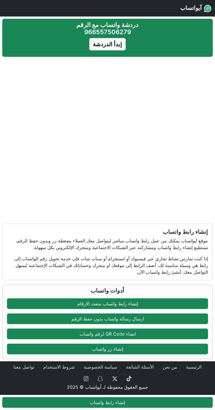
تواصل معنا (23, 367)
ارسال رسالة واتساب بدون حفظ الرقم (107, 319)
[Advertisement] (107, 98)
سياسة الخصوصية (100, 367)
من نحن (170, 367)
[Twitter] (115, 378)
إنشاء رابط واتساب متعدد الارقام (107, 303)
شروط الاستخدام (59, 367)
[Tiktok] (129, 378)
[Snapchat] (100, 378)
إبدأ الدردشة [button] (107, 44)
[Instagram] (86, 378)
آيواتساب (191, 7)
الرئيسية (194, 367)
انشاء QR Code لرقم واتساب (108, 334)
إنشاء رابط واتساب (107, 402)
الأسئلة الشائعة (140, 367)
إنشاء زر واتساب (107, 349)
